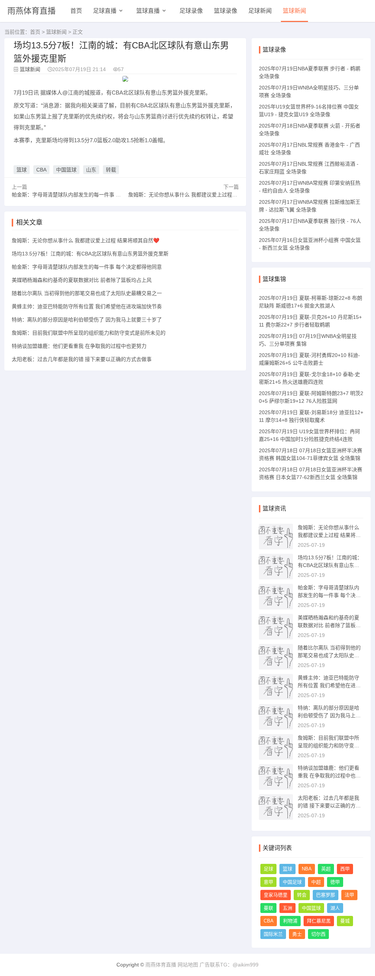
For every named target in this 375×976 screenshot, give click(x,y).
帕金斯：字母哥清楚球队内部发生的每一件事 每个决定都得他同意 (87, 195)
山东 (91, 170)
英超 (326, 869)
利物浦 (290, 921)
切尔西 (318, 934)
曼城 (345, 921)
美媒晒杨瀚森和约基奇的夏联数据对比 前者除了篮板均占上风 (82, 280)
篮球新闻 (294, 11)
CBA (41, 170)
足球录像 (191, 11)
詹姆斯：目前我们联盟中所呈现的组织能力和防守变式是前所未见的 (89, 333)
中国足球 (292, 882)
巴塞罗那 (325, 895)
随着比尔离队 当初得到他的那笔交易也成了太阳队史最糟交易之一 (87, 293)
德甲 (335, 882)
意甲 (268, 882)
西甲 (345, 869)
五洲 (287, 908)
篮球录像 (225, 11)
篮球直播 (148, 11)
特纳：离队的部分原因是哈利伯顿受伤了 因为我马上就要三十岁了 (87, 320)
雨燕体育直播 (31, 10)
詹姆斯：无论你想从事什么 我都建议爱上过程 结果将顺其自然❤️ (202, 195)
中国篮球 (66, 170)
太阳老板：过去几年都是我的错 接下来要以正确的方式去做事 (82, 359)
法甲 (349, 895)
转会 (302, 895)
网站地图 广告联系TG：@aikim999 (218, 965)
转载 (111, 170)
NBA (307, 869)
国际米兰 (273, 934)
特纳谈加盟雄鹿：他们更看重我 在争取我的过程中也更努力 (79, 346)
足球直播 (104, 11)
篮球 (21, 170)
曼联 (268, 908)
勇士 (297, 934)
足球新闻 (260, 11)
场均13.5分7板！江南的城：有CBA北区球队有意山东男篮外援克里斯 (90, 254)
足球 (268, 869)
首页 (76, 11)
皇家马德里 (275, 895)
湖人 (335, 908)
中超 (316, 882)
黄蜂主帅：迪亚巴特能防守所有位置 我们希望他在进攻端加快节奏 (87, 306)
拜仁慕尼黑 (319, 921)
